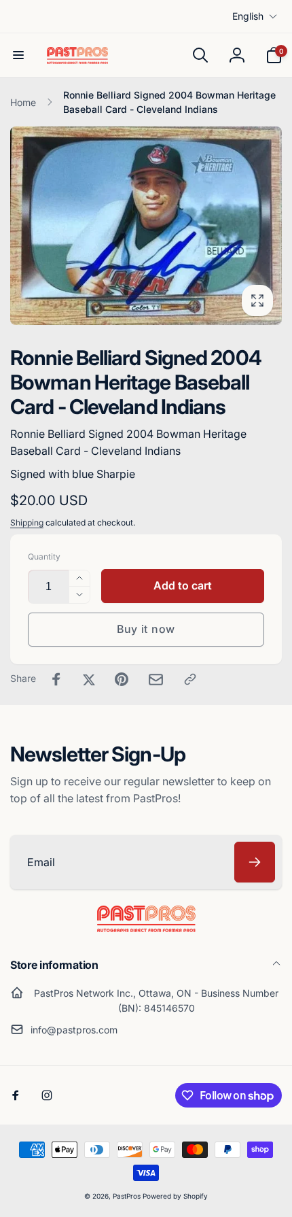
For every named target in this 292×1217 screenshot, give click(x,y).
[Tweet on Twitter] (89, 679)
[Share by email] (155, 679)
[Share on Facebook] (56, 679)
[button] (18, 55)
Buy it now (146, 629)
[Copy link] (190, 679)
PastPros (127, 1196)
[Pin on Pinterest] (121, 679)
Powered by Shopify (175, 1196)
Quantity (44, 556)
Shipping (26, 522)
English (247, 16)
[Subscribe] (254, 862)
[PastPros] (146, 928)
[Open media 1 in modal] (146, 225)
